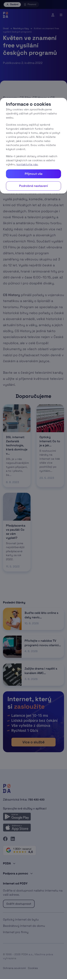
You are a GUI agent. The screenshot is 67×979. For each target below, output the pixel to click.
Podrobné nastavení (33, 186)
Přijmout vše (33, 174)
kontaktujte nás (27, 164)
